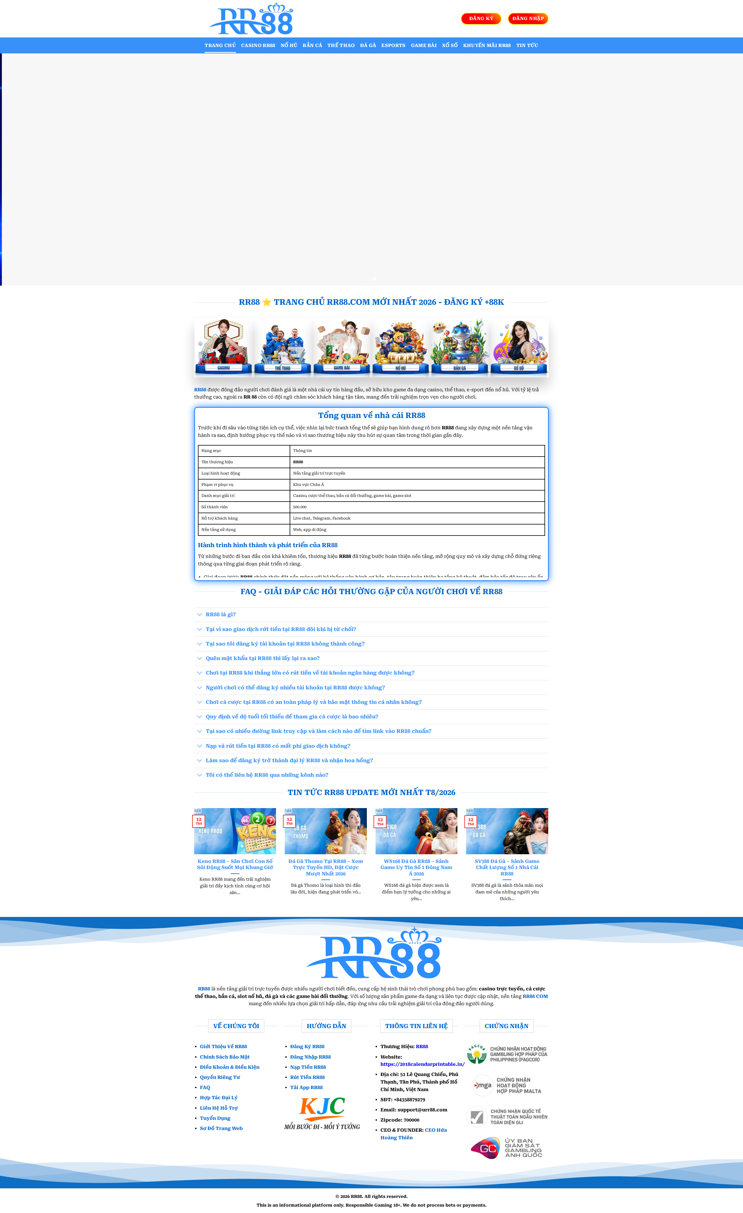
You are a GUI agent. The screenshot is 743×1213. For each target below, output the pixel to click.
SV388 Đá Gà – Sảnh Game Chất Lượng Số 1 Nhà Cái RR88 (507, 868)
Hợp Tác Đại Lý (219, 1097)
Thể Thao (341, 45)
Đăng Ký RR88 (307, 1046)
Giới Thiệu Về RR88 (223, 1046)
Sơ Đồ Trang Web (221, 1128)
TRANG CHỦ (220, 45)
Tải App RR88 (306, 1087)
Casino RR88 (258, 45)
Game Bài (424, 45)
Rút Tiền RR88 (307, 1077)
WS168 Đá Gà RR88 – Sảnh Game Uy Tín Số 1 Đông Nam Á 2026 (416, 868)
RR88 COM (535, 996)
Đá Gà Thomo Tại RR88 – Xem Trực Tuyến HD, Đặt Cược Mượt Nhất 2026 (325, 868)
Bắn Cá (312, 45)
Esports (393, 45)
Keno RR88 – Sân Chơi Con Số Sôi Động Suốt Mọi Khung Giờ (235, 864)
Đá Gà (368, 45)
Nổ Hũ (289, 45)
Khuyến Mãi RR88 (487, 45)
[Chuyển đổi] (199, 615)
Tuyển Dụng (215, 1118)
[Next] (721, 169)
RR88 (200, 389)
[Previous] (22, 169)
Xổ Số (450, 45)
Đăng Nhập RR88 (310, 1057)
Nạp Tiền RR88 (308, 1067)
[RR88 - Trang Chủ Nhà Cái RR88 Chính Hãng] (249, 19)
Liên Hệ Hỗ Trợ (219, 1108)
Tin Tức (527, 45)
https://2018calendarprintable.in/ (422, 1064)
